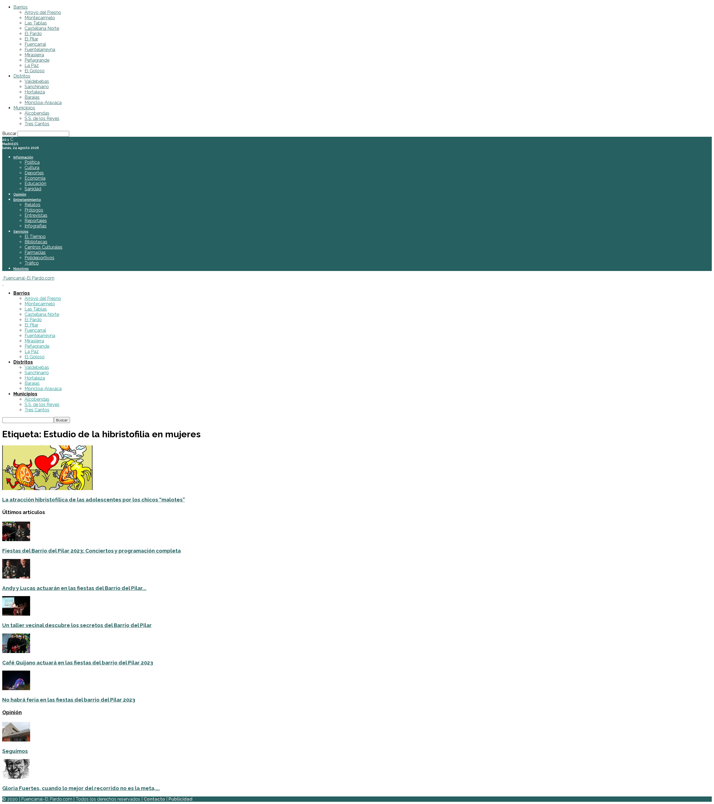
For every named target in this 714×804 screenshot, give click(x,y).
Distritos (21, 76)
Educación (35, 183)
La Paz (32, 65)
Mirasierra (34, 54)
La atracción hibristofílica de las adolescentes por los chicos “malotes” (93, 499)
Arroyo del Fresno (43, 12)
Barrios (20, 7)
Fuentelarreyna (40, 49)
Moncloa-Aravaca (43, 102)
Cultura (32, 167)
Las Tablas (36, 23)
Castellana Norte (42, 28)
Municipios (24, 108)
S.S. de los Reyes (42, 118)
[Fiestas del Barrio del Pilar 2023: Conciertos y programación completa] (16, 539)
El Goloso (35, 70)
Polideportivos (39, 257)
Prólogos (34, 210)
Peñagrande (37, 60)
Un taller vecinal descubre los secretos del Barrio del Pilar (77, 625)
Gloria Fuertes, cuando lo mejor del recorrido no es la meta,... (81, 788)
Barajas (32, 97)
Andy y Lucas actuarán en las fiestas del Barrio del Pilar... (74, 588)
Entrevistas (36, 215)
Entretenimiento (27, 200)
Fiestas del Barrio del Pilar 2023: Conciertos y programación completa (91, 551)
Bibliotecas (36, 241)
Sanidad (33, 188)
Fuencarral (35, 44)
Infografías (36, 226)
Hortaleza (35, 92)
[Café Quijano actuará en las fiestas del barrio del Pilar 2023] (16, 651)
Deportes (34, 173)
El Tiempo (35, 236)
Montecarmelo (40, 17)
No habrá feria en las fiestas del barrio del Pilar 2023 (68, 700)
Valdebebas (37, 81)
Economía (35, 178)
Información (23, 157)
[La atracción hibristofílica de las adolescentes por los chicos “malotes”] (47, 488)
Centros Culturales (43, 247)
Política (32, 162)
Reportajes (36, 220)
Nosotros (21, 269)
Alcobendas (37, 113)
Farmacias (35, 252)
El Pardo (33, 33)
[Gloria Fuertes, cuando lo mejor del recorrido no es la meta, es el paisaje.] (16, 777)
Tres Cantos (37, 123)
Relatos (32, 204)
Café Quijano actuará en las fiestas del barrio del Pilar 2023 (77, 662)
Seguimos (15, 751)
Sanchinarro (37, 86)
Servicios (20, 232)
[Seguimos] (16, 740)
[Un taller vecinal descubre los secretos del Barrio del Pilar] (16, 614)
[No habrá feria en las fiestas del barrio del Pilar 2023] (16, 688)
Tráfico (32, 263)
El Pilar (31, 39)
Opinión (19, 194)
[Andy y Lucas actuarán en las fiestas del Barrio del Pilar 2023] (16, 577)
